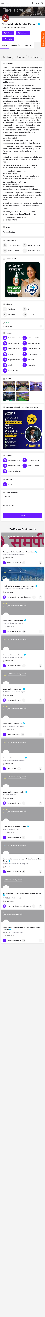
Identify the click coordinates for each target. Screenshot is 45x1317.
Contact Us (27, 45)
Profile (4, 45)
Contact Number (8, 505)
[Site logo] (7, 3)
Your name (6, 496)
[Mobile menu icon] (2, 3)
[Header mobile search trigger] (42, 3)
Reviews (15, 45)
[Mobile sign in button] (32, 3)
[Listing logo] (5, 18)
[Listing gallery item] (9, 386)
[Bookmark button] (40, 563)
